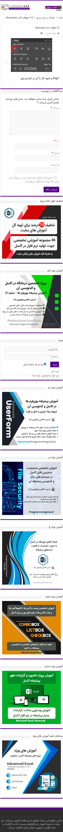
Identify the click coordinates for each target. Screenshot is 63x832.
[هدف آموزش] (31, 7)
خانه (60, 18)
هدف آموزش (51, 33)
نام (56, 141)
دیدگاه (55, 108)
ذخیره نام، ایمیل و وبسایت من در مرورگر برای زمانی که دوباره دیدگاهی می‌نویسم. (34, 180)
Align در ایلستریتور (45, 18)
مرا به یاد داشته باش (33, 364)
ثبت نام (55, 371)
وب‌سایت (54, 165)
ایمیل (55, 153)
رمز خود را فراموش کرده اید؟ (45, 375)
